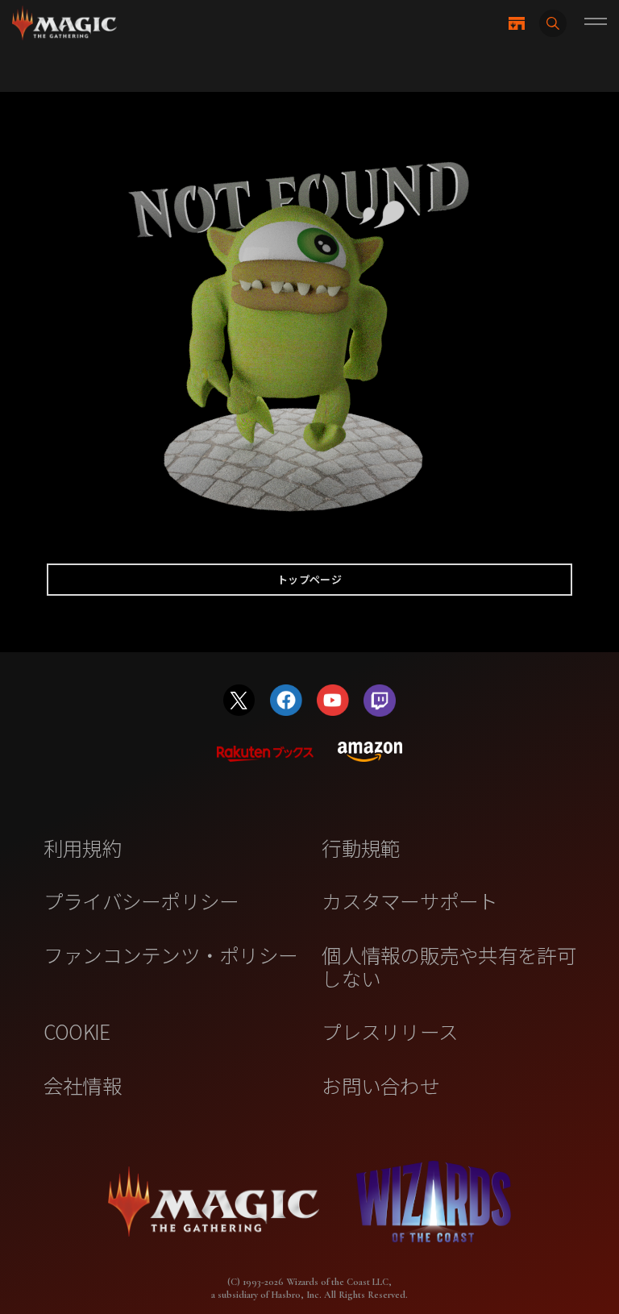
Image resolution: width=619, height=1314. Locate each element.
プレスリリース (390, 1031)
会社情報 (83, 1085)
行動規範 (361, 847)
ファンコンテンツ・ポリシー (170, 954)
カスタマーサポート (409, 900)
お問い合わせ (380, 1085)
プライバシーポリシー (141, 900)
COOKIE (77, 1031)
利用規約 (83, 847)
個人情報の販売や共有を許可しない (448, 966)
